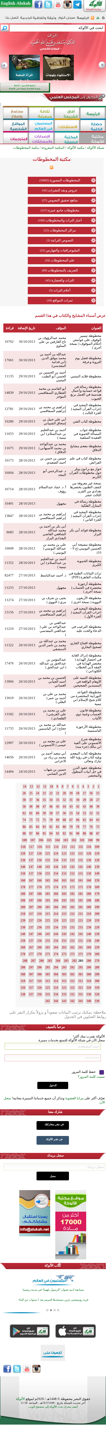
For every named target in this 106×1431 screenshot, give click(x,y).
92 (64, 833)
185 (47, 894)
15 (97, 793)
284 (58, 961)
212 (72, 914)
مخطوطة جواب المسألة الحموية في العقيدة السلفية (87, 434)
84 (37, 827)
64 (91, 820)
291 (80, 967)
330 (88, 994)
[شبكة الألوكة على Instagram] (68, 5)
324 (56, 987)
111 (80, 847)
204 (56, 907)
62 (24, 813)
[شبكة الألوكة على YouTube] (58, 5)
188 (23, 894)
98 (24, 833)
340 (88, 1001)
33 (57, 800)
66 (77, 820)
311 (80, 981)
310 (88, 981)
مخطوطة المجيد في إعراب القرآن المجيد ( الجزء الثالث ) (86, 409)
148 (23, 867)
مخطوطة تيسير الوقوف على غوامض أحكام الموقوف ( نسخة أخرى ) (85, 341)
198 (23, 900)
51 (97, 813)
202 (72, 907)
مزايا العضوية (74, 1098)
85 (30, 827)
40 (91, 806)
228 (23, 920)
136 (39, 860)
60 (37, 813)
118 (23, 847)
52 (91, 813)
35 (44, 800)
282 (74, 961)
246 (39, 934)
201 (80, 907)
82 (50, 827)
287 (33, 961)
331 (80, 994)
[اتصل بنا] (12, 19)
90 (77, 833)
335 (47, 994)
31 (71, 800)
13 (31, 786)
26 (24, 793)
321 (80, 987)
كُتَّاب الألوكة (53, 1265)
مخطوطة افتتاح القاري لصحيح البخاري (85, 645)
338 (23, 994)
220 (88, 920)
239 (97, 934)
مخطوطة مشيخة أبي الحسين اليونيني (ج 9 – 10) (85, 548)
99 (97, 840)
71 (44, 820)
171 (80, 887)
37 (30, 800)
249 (97, 941)
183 (64, 894)
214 (56, 914)
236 (39, 927)
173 (64, 887)
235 (47, 927)
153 (64, 873)
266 (39, 947)
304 (56, 974)
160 (88, 880)
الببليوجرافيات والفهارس (63, 250)
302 (72, 974)
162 (72, 880)
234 (56, 927)
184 (56, 894)
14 (24, 786)
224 (56, 920)
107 (32, 840)
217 (31, 914)
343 (64, 1001)
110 (88, 847)
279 (97, 961)
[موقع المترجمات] (16, 138)
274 (56, 954)
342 (72, 1001)
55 (71, 813)
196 (39, 900)
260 (88, 947)
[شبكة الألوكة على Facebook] (38, 5)
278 (23, 954)
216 (39, 914)
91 (71, 833)
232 (72, 927)
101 (82, 840)
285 (49, 961)
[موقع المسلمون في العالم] (42, 126)
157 (31, 873)
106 (41, 840)
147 (31, 867)
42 (77, 806)
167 (31, 880)
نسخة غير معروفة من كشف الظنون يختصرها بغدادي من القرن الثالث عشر (85, 489)
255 (47, 941)
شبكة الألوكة (95, 148)
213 (64, 914)
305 (47, 974)
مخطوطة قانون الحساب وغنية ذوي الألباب (88, 714)
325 (47, 987)
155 (47, 873)
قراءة (10, 328)
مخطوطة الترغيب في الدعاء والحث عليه (86, 628)
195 (47, 900)
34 (50, 800)
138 (23, 860)
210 (88, 914)
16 (91, 793)
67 (71, 820)
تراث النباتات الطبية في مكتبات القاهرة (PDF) (85, 575)
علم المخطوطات (63, 260)
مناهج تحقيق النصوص (63, 200)
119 (97, 853)
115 (48, 847)
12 (38, 786)
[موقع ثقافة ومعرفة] (42, 113)
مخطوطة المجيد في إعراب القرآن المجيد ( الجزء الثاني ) (86, 516)
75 (97, 827)
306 (39, 974)
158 (23, 873)
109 (97, 847)
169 (97, 887)
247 (31, 934)
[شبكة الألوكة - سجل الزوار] (66, 19)
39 (97, 806)
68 (64, 820)
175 (47, 887)
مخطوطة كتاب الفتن (87, 421)
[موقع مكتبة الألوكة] (93, 138)
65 (84, 820)
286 (41, 961)
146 (39, 867)
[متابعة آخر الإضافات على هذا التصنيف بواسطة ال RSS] (52, 168)
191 (80, 900)
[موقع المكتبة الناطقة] (67, 138)
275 (47, 954)
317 (31, 981)
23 (44, 793)
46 (50, 806)
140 (88, 867)
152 (72, 873)
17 (84, 793)
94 (50, 833)
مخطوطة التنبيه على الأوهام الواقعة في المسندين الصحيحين (87, 682)
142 (72, 867)
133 (64, 860)
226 (39, 920)
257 (31, 941)
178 (23, 887)
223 (64, 920)
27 (97, 800)
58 (50, 813)
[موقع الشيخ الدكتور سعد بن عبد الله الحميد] (53, 44)
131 (80, 860)
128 (23, 853)
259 (97, 947)
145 (47, 867)
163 (64, 880)
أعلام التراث (62, 290)
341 (80, 1001)
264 (56, 947)
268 (23, 947)
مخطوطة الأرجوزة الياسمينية (88, 728)
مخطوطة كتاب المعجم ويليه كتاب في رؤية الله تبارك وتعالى (85, 757)
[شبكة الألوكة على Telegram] (77, 5)
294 (56, 967)
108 (24, 840)
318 (23, 981)
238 (23, 927)
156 (39, 873)
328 (23, 987)
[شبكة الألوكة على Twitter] (48, 5)
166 (39, 880)
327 (31, 987)
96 (37, 833)
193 (64, 900)
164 (56, 880)
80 (64, 827)
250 (88, 941)
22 (50, 793)
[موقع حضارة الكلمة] (93, 126)
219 (97, 920)
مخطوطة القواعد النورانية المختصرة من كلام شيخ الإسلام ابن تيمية (85, 698)
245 (47, 934)
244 (56, 934)
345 (47, 1001)
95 (44, 833)
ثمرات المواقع (63, 300)
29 (84, 800)
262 (72, 947)
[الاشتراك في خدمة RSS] (92, 19)
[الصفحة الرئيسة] (103, 19)
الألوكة (20, 1399)
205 (47, 907)
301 (80, 974)
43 (71, 806)
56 (64, 813)
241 (80, 934)
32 (64, 800)
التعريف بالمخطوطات (63, 270)
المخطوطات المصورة (65, 180)
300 (88, 974)
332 (72, 994)
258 (23, 941)
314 (56, 981)
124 (56, 853)
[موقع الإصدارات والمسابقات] (42, 138)
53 (84, 813)
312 (72, 981)
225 (47, 920)
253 (64, 941)
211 (80, 914)
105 (49, 840)
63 (97, 820)
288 (25, 961)
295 (47, 967)
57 (57, 813)
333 (64, 994)
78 (77, 827)
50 (24, 806)
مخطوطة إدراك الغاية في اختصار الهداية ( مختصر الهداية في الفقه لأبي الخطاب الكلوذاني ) (86, 663)
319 (97, 987)
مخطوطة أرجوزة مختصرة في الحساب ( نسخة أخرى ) (86, 588)
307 (31, 974)
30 (77, 800)
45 (57, 806)
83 (44, 827)
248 (23, 934)
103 (65, 840)
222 (72, 920)
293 (64, 967)
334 (56, 994)
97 (30, 833)
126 (39, 853)
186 (39, 894)
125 (47, 853)
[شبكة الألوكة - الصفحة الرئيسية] (83, 20)
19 (71, 793)
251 (80, 941)
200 (88, 907)
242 (72, 934)
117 (31, 847)
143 (64, 867)
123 (64, 853)
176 (39, 887)
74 (24, 820)
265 (47, 947)
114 (56, 847)
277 (31, 954)
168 (23, 880)
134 (56, 860)
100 (90, 840)
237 (31, 927)
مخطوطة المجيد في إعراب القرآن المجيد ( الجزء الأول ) (86, 612)
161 (80, 880)
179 (97, 894)
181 (80, 894)
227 (31, 920)
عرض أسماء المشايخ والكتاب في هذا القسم (70, 315)
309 (97, 981)
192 (72, 900)
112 (72, 847)
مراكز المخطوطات (63, 230)
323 (64, 987)
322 (72, 987)
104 (57, 840)
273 (64, 954)
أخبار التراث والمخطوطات (64, 220)
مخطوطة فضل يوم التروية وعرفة (88, 360)
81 (57, 827)
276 (39, 954)
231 (80, 927)
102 (74, 840)
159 (97, 880)
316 (39, 981)
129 (97, 860)
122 (72, 853)
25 (30, 793)
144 (56, 867)
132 (72, 860)
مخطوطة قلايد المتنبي (85, 376)
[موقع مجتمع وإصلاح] (16, 113)
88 (91, 833)
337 (31, 994)
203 (64, 907)
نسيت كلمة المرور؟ (91, 1077)
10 (51, 786)
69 (57, 820)
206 (39, 907)
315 (47, 981)
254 (56, 941)
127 (31, 853)
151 (80, 873)
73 (30, 820)
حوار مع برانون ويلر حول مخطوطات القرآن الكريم (85, 473)
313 (64, 981)
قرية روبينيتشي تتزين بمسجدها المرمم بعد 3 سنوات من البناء (53, 1298)
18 (77, 793)
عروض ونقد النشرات (62, 190)
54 (77, 813)
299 (97, 974)
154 (56, 873)
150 (88, 873)
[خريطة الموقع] (98, 19)
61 (30, 813)
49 (30, 806)
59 (44, 813)
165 (47, 880)
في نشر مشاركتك (54, 1124)
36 (37, 800)
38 (24, 800)
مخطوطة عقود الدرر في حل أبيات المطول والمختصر (86, 772)
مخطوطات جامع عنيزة (63, 210)
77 (84, 827)
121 (80, 853)
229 (97, 927)
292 (72, 967)
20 (64, 793)
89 (84, 833)
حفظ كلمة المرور (84, 1072)
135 (47, 860)
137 (31, 860)
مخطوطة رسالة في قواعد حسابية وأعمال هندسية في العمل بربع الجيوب (85, 392)
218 (23, 914)
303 (64, 974)
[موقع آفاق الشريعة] (67, 113)
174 (56, 887)
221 (80, 920)
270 (88, 954)
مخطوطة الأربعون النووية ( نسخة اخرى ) (86, 600)
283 (66, 961)
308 (23, 974)
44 (64, 806)
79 (71, 827)
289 (97, 967)
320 (88, 987)
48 (37, 806)
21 (57, 793)
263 (64, 947)
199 (97, 907)
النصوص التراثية (62, 240)
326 (39, 987)
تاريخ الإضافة (26, 328)
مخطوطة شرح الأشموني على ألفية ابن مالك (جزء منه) (87, 743)
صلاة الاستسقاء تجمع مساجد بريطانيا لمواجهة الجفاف (53, 1308)
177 (31, 887)
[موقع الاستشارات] (67, 126)
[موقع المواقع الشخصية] (16, 126)
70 (50, 820)
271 (80, 954)
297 (31, 967)
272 (72, 954)
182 (72, 894)
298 (23, 967)
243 (64, 934)
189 (97, 900)
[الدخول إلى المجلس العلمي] (73, 98)
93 (57, 833)
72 (37, 820)
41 (84, 806)
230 (88, 927)
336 (39, 994)
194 (56, 900)
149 (97, 873)
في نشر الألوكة (54, 1139)
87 (97, 833)
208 (23, 907)
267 (31, 947)
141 (80, 867)
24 (37, 793)
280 (88, 961)
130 (88, 860)
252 (72, 941)
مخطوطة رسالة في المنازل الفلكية (87, 503)
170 (88, 887)
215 (47, 914)
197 (31, 900)
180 (88, 894)
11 (44, 786)
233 (64, 927)
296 (39, 967)
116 (39, 847)
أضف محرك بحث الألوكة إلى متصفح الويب (53, 1406)
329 (97, 994)
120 (88, 853)
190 (88, 900)
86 (24, 827)
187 (31, 894)
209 (97, 914)
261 (80, 947)
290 (88, 967)
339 (97, 1001)
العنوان (96, 328)
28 (91, 800)
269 (97, 954)
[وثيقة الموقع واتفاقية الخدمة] (38, 20)
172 (72, 887)
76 (91, 827)
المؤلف (61, 328)
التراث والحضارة (62, 280)
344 (56, 1001)
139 (97, 867)
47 (44, 806)
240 (88, 934)
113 (64, 847)
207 (31, 907)
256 (39, 941)
